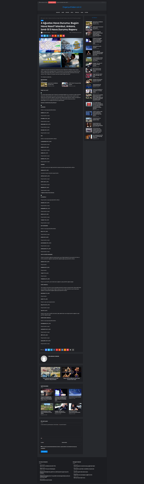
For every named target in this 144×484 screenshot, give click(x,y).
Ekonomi (67, 12)
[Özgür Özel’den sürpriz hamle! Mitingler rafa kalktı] (89, 76)
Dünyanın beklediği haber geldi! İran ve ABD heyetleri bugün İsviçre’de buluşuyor (71, 2)
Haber (63, 12)
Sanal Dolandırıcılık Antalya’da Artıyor (97, 85)
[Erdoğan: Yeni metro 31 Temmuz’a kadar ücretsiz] (61, 406)
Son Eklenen (94, 17)
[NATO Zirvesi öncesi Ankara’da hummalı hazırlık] (75, 406)
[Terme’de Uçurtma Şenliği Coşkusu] (89, 120)
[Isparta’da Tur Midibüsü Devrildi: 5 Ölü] (44, 84)
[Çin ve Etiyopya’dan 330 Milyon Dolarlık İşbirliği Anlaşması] (89, 137)
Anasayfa (58, 12)
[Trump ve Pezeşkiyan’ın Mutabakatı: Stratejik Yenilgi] (89, 91)
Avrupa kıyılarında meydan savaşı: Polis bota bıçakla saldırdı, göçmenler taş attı (97, 130)
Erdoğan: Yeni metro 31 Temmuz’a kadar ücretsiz (60, 412)
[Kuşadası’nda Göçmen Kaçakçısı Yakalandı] (89, 81)
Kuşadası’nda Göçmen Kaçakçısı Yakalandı (97, 80)
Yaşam (82, 12)
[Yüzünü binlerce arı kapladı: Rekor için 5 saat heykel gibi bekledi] (89, 125)
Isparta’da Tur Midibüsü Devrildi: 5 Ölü (98, 22)
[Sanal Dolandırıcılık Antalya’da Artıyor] (89, 86)
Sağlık (72, 12)
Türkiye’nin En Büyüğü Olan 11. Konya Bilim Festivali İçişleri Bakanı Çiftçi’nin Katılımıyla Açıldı (61, 398)
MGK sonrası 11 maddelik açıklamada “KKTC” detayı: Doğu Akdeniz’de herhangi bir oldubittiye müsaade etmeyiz (98, 97)
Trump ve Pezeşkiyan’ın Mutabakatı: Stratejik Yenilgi (97, 90)
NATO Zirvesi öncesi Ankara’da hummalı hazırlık (74, 412)
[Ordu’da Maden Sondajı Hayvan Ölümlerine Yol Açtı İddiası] (47, 406)
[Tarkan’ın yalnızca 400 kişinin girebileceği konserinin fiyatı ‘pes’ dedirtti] (89, 113)
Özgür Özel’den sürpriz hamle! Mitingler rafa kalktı (97, 75)
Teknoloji (77, 12)
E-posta (42, 442)
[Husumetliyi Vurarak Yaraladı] (75, 392)
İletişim (86, 12)
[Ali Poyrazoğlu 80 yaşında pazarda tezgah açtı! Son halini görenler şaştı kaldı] (89, 53)
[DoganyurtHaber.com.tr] (72, 7)
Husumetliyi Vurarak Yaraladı (75, 396)
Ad (41, 438)
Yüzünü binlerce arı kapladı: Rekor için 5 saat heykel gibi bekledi (98, 124)
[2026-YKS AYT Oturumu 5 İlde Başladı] (65, 84)
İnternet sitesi (64, 442)
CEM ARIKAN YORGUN (46, 32)
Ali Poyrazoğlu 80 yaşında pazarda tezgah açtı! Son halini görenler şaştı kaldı (98, 53)
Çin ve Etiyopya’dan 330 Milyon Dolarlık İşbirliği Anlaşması (98, 136)
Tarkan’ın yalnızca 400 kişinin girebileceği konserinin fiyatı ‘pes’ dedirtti (97, 113)
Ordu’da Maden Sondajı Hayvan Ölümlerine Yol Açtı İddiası (46, 412)
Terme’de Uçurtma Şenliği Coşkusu (97, 119)
